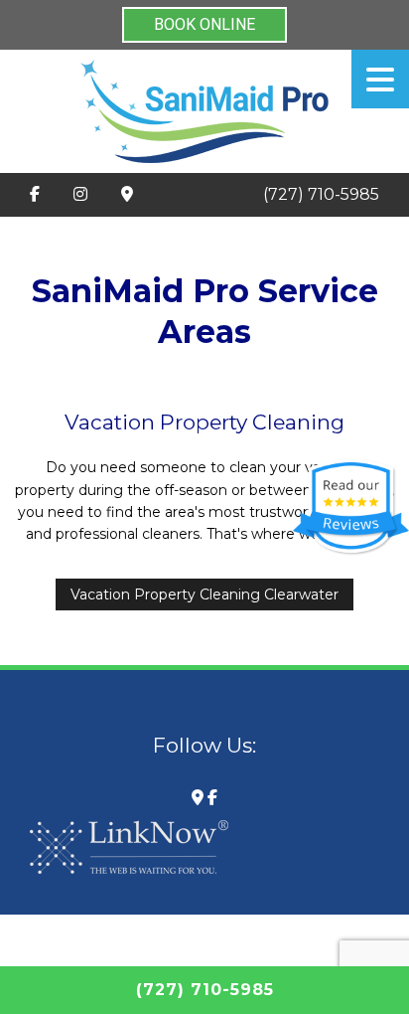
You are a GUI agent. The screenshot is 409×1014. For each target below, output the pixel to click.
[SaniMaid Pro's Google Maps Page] (127, 195)
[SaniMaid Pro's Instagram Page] (80, 195)
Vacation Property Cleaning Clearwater (204, 594)
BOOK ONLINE (204, 24)
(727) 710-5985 (321, 194)
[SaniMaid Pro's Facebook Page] (35, 195)
